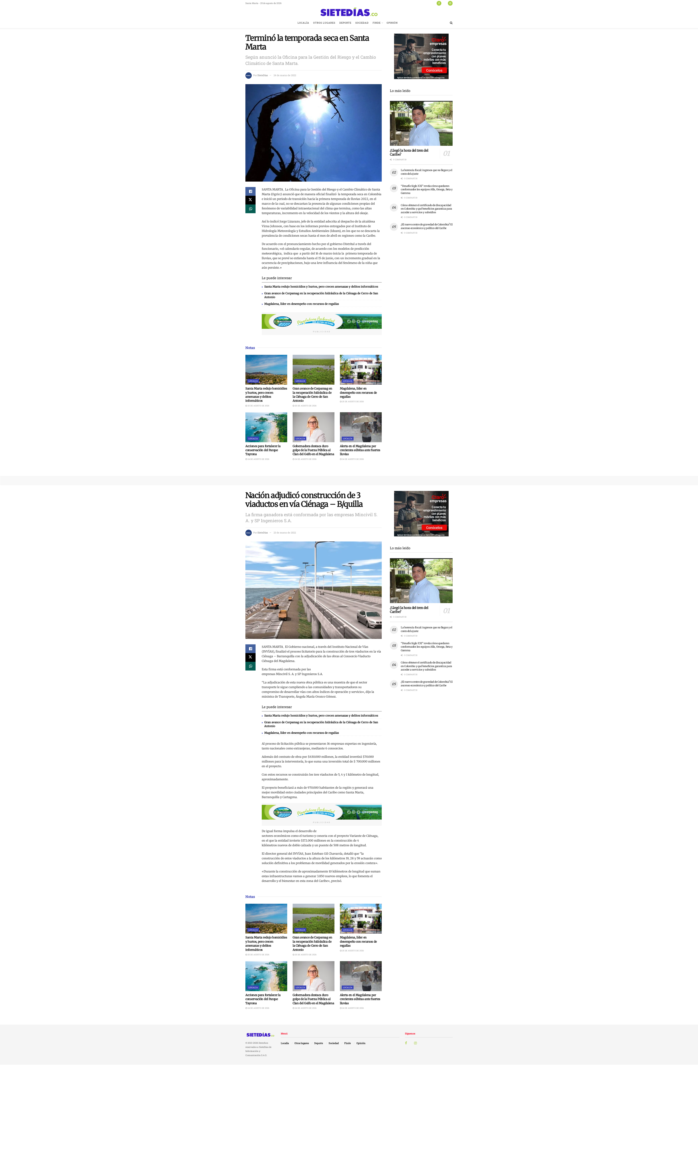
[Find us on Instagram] (450, 3)
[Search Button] (451, 22)
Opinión (392, 22)
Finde (377, 22)
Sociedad (362, 22)
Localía (303, 22)
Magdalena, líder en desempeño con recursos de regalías (301, 304)
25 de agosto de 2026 (258, 405)
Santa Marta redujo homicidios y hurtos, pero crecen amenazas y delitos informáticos (321, 286)
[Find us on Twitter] (444, 3)
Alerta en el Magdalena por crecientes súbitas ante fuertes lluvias (360, 450)
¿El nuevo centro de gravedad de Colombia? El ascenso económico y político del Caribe (427, 226)
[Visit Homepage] (349, 11)
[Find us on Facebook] (439, 3)
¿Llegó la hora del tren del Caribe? (409, 152)
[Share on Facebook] (250, 191)
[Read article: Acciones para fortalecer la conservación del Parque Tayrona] (266, 427)
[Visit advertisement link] (322, 321)
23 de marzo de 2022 (285, 532)
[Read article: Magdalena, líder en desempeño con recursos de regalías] (361, 370)
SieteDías (262, 75)
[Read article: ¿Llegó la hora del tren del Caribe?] (421, 123)
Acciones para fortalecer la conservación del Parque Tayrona (262, 450)
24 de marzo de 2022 (285, 75)
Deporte (345, 22)
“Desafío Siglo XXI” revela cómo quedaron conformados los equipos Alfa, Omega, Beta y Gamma (427, 189)
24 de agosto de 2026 (258, 459)
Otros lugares (324, 22)
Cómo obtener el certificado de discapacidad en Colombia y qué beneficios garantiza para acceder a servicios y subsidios (426, 209)
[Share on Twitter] (250, 200)
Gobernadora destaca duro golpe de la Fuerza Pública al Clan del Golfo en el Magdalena (313, 450)
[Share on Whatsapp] (250, 208)
